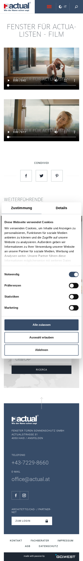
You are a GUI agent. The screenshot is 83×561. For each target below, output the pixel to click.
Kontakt (16, 540)
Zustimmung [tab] (21, 208)
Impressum (65, 540)
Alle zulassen (42, 325)
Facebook (16, 495)
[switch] (74, 285)
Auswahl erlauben (41, 337)
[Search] (76, 6)
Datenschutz (48, 546)
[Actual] (17, 6)
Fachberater (40, 540)
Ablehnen (41, 350)
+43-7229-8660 (30, 463)
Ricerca (41, 369)
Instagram (24, 495)
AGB (27, 546)
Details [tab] (61, 208)
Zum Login (22, 520)
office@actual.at (31, 479)
